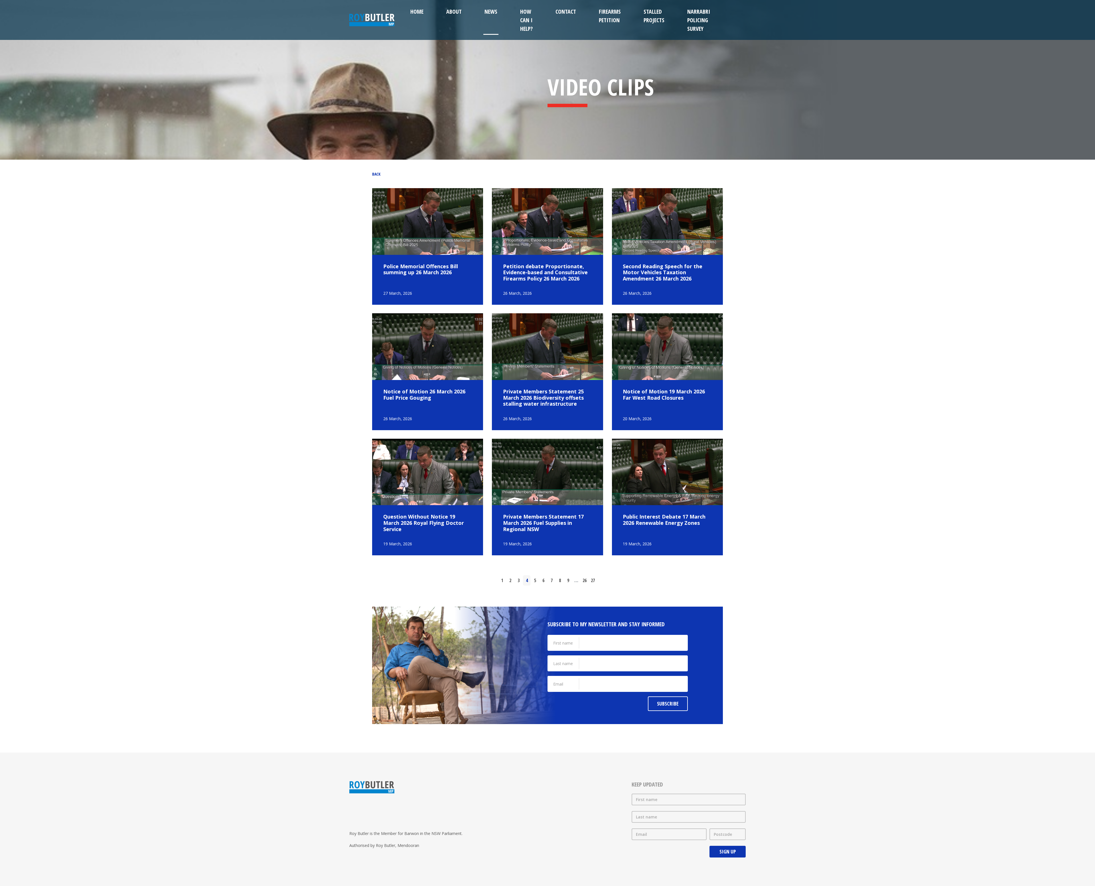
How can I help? (526, 20)
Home (416, 11)
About (454, 11)
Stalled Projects (654, 16)
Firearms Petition (610, 16)
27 (593, 580)
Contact (565, 11)
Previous (488, 580)
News (490, 11)
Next (606, 580)
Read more (427, 246)
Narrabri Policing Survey (698, 20)
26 (585, 580)
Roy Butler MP (371, 20)
